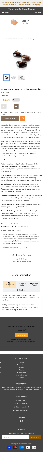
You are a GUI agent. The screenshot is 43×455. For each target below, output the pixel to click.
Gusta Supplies (27, 444)
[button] (22, 118)
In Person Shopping (21, 365)
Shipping (21, 367)
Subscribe (35, 437)
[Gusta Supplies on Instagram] (21, 422)
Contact (21, 377)
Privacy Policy (21, 372)
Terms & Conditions (21, 375)
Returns (21, 370)
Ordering (21, 362)
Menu (6, 12)
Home (3, 39)
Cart (39, 12)
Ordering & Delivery (28, 298)
